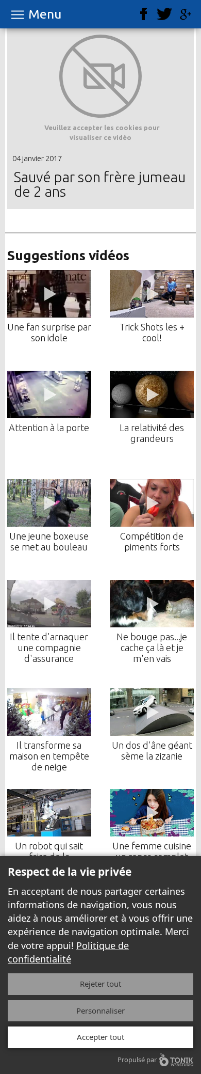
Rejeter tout (100, 983)
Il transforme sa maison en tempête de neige (49, 756)
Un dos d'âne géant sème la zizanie (152, 750)
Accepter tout (100, 1037)
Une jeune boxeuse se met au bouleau (49, 541)
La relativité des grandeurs (152, 433)
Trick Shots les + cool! (152, 332)
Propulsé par (137, 1059)
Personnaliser (100, 1010)
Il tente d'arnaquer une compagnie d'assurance (49, 647)
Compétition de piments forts (151, 541)
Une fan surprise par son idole (49, 332)
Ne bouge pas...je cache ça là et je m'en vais (151, 647)
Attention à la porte (49, 427)
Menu (44, 14)
